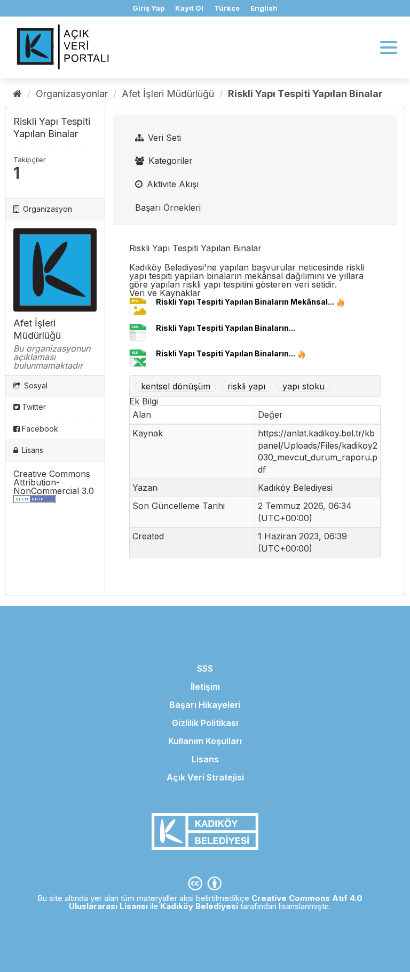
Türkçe (227, 8)
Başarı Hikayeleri (205, 704)
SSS (205, 668)
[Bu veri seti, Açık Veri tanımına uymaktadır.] (34, 500)
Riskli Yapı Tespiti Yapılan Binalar (305, 93)
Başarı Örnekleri (168, 207)
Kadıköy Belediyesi (199, 906)
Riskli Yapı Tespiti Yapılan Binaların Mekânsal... (245, 301)
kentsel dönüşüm (175, 386)
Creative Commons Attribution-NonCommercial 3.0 (53, 482)
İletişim (205, 686)
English (264, 8)
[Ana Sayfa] (17, 93)
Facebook (39, 428)
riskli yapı (246, 386)
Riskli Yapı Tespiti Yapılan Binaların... (225, 327)
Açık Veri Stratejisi (205, 777)
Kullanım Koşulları (205, 741)
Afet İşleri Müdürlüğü (168, 93)
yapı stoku (303, 386)
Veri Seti (163, 137)
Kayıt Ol (189, 8)
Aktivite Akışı (171, 184)
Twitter (33, 406)
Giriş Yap (148, 8)
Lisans (205, 759)
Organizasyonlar (72, 93)
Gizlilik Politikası (205, 723)
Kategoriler (169, 160)
